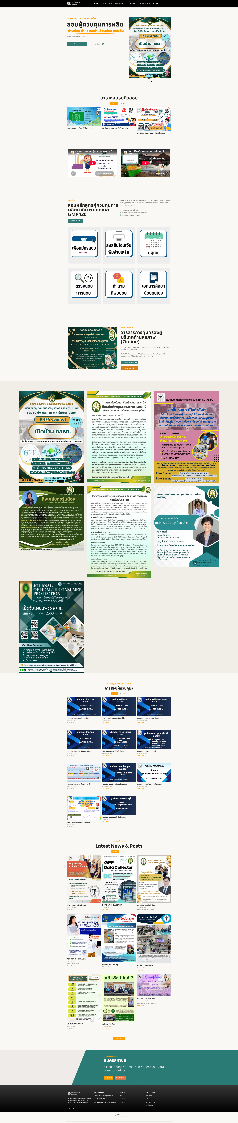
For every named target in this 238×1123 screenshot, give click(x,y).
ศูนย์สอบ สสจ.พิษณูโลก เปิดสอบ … (114, 784)
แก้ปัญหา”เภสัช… (108, 1024)
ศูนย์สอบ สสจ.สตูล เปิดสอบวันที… (79, 751)
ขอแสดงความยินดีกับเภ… (147, 905)
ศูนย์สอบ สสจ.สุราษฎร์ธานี (146, 751)
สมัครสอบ (149, 1096)
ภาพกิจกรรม (132, 3)
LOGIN (155, 3)
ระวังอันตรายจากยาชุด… (111, 964)
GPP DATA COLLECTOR (112, 905)
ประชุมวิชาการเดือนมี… (75, 1024)
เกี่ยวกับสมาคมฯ (107, 3)
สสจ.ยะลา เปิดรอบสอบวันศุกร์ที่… (113, 718)
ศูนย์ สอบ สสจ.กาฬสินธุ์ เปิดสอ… (113, 751)
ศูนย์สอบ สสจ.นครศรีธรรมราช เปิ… (79, 784)
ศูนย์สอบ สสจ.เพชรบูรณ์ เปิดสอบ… (149, 718)
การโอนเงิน (149, 1105)
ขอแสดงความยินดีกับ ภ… (147, 999)
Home (96, 3)
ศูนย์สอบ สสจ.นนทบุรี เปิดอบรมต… (115, 128)
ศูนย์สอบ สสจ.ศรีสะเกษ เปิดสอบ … (149, 784)
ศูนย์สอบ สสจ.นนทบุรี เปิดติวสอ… (114, 817)
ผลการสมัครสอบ (150, 1102)
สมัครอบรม (149, 1099)
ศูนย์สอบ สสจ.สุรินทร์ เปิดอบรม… (80, 128)
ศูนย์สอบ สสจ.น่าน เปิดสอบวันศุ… (78, 718)
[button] (131, 48)
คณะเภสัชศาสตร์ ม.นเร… (76, 959)
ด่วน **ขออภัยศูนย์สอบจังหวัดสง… (79, 822)
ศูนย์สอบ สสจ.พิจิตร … (146, 965)
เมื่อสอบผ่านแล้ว (120, 3)
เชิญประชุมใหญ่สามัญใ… (76, 905)
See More (119, 1038)
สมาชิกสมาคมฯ (145, 3)
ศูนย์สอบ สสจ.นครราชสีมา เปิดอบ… (151, 133)
